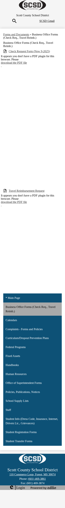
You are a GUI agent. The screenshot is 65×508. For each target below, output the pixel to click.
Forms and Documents (16, 34)
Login (17, 488)
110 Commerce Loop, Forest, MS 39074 (32, 474)
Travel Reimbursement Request (26, 190)
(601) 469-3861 (37, 478)
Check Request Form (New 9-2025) (29, 51)
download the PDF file (14, 62)
